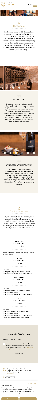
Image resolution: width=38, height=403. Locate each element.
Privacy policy (32, 383)
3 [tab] (23, 88)
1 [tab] (12, 88)
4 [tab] (20, 153)
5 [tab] (26, 153)
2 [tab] (18, 88)
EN (31, 5)
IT (28, 5)
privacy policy (10, 373)
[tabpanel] (19, 78)
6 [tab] (32, 153)
